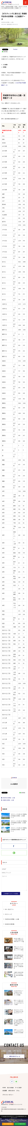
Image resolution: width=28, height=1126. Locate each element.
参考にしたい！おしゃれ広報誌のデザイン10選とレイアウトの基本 (18, 948)
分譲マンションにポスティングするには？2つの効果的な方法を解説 (19, 1031)
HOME (4, 1087)
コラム (17, 1090)
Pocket (15, 49)
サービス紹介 (18, 1087)
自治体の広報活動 (9, 924)
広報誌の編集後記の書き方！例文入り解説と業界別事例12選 (18, 957)
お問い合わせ (11, 1090)
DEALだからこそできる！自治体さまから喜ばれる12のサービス (18, 1011)
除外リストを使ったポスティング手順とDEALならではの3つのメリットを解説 (19, 1002)
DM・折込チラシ (9, 909)
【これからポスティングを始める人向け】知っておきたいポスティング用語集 (18, 993)
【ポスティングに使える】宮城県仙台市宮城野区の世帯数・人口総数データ (19, 822)
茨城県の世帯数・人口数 (8, 800)
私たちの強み (10, 1087)
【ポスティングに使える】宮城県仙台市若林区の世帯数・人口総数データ (19, 829)
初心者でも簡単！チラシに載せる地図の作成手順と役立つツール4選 (19, 940)
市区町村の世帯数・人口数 (9, 797)
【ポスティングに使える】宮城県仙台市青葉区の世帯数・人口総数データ (19, 815)
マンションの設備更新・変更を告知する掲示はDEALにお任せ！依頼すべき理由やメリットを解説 (19, 1022)
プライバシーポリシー (7, 1094)
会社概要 (4, 1090)
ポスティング (8, 914)
